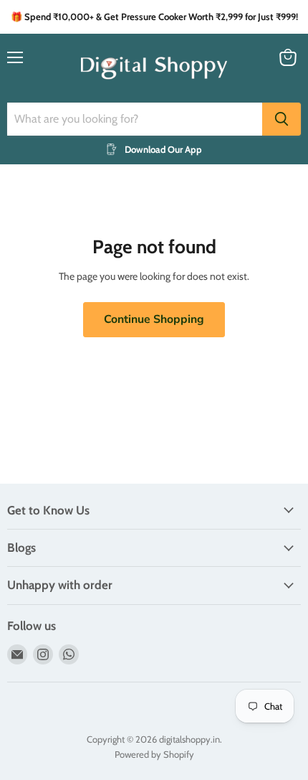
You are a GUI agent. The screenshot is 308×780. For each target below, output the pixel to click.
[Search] (281, 119)
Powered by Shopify (154, 754)
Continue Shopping (154, 319)
